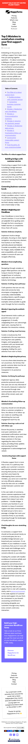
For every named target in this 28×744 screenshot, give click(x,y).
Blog (14, 22)
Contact (14, 26)
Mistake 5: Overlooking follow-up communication (13, 132)
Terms (11, 723)
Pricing (14, 16)
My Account (14, 28)
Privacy (16, 723)
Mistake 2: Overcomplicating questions (11, 116)
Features (14, 18)
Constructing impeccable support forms (12, 139)
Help (14, 24)
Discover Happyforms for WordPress (13, 652)
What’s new (14, 20)
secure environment (18, 591)
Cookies (20, 723)
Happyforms (14, 12)
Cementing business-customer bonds (14, 104)
